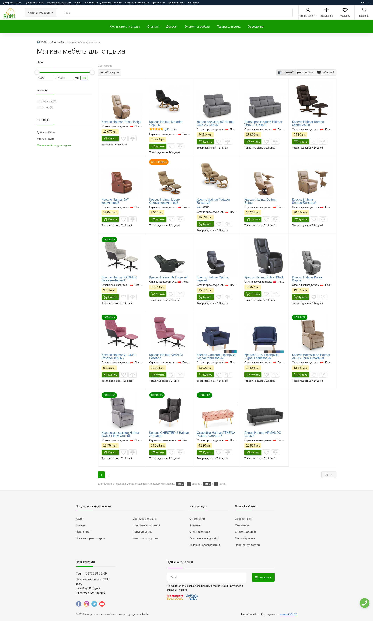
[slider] (37, 72)
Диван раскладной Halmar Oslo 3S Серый (263, 123)
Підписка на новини (180, 562)
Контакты (193, 2)
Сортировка (105, 65)
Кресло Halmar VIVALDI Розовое (166, 356)
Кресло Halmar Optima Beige (260, 201)
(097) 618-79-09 (96, 573)
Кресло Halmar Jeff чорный (168, 277)
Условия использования (204, 544)
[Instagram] (86, 605)
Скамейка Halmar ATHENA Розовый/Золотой (216, 434)
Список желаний (245, 531)
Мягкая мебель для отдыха (54, 145)
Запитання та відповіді (203, 538)
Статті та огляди (199, 531)
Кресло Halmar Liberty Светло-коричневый (164, 201)
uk (363, 2)
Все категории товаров (90, 538)
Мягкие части (45, 138)
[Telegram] (94, 605)
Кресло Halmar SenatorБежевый (304, 201)
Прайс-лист (158, 2)
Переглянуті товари (247, 544)
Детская (171, 26)
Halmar (49, 101)
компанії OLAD (288, 614)
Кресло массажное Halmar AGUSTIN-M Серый (121, 434)
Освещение (255, 26)
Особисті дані (243, 518)
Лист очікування (245, 538)
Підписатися (263, 577)
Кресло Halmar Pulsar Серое (307, 279)
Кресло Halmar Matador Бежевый (213, 201)
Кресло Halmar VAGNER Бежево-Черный (119, 279)
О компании (91, 2)
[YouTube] (102, 605)
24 (327, 474)
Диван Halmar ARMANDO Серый (262, 434)
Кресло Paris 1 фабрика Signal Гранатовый (261, 356)
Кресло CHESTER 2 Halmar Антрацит (169, 434)
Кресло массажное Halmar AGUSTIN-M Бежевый (311, 356)
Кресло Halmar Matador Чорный (165, 123)
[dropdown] (364, 603)
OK (84, 78)
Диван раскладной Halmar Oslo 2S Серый (215, 123)
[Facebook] (79, 605)
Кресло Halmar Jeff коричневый (115, 201)
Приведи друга (176, 2)
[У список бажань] (123, 138)
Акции (77, 2)
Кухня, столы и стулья (125, 26)
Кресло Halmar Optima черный (213, 279)
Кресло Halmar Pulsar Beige (121, 122)
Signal (47, 107)
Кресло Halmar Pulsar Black (264, 277)
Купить (112, 138)
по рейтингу (108, 72)
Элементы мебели (197, 26)
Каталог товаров (39, 12)
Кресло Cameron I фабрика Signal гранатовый (216, 356)
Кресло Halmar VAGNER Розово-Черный (119, 356)
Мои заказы (242, 525)
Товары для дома (228, 26)
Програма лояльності (146, 525)
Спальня (153, 26)
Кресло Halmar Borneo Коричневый (308, 123)
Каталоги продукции (137, 2)
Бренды (81, 525)
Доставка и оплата (111, 2)
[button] (286, 72)
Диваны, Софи (46, 132)
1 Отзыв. (172, 129)
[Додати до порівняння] (132, 138)
